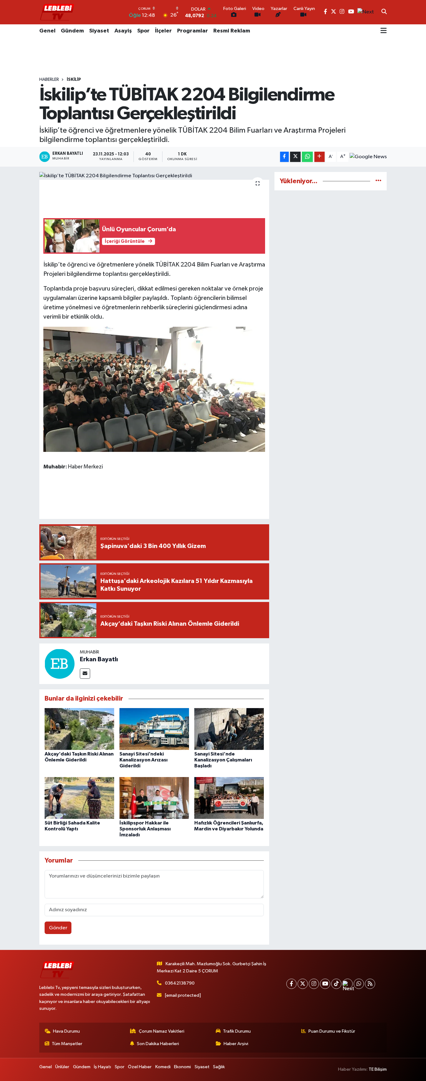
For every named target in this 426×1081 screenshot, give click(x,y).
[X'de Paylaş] (295, 157)
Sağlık (219, 1066)
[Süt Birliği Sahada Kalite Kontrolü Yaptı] (79, 797)
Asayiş (123, 31)
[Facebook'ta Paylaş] (284, 157)
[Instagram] (314, 984)
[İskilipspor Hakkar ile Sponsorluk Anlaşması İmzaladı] (154, 797)
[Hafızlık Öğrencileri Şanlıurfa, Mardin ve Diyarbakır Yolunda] (229, 797)
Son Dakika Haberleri (158, 1043)
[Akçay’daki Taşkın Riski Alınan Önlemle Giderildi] (79, 728)
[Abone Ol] (368, 157)
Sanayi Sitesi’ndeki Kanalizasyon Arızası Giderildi (143, 759)
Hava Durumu (66, 1031)
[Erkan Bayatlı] (60, 663)
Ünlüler (62, 1066)
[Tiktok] (336, 984)
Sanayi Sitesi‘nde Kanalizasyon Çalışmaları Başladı (223, 759)
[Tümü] (378, 181)
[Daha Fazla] (319, 157)
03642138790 (180, 983)
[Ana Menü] (383, 31)
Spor (143, 31)
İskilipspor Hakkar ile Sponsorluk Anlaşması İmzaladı (145, 828)
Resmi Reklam (231, 31)
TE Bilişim (378, 1069)
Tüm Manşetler (67, 1043)
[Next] (347, 984)
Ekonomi (182, 1066)
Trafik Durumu (237, 1031)
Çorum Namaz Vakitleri (161, 1031)
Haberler (49, 79)
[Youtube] (325, 984)
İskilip (74, 79)
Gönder (58, 928)
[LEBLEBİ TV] (57, 12)
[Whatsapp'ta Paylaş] (307, 157)
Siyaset (99, 31)
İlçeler (163, 31)
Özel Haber (140, 1066)
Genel (47, 31)
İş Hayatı (102, 1066)
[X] (303, 984)
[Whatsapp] (359, 984)
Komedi (163, 1066)
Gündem (72, 31)
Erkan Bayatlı (99, 659)
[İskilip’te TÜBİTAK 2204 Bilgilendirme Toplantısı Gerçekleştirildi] (154, 176)
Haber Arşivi (236, 1043)
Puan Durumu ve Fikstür (331, 1031)
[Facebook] (291, 984)
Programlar (192, 31)
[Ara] (384, 12)
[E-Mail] (85, 673)
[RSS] (370, 984)
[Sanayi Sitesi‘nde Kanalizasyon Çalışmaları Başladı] (229, 728)
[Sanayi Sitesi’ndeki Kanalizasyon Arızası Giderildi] (154, 728)
